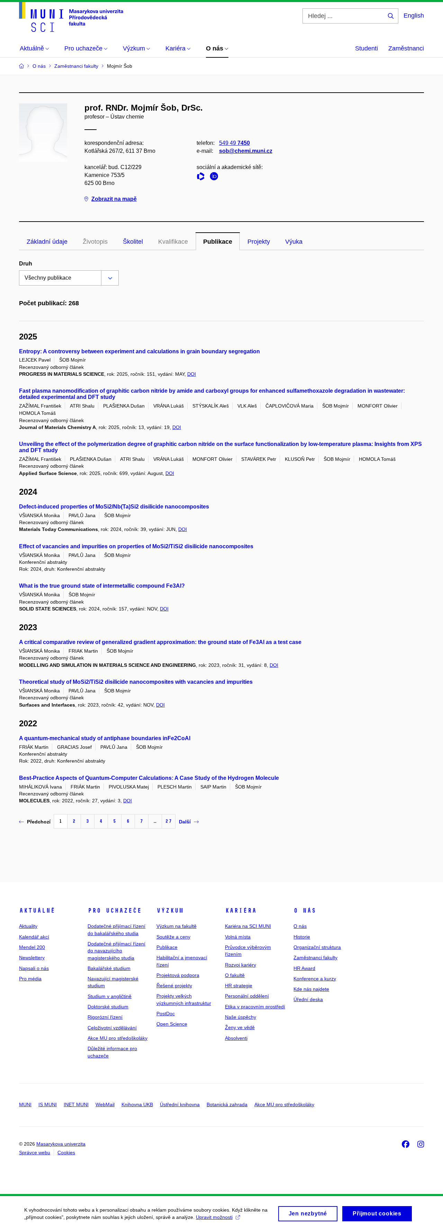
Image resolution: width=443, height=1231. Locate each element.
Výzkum (169, 910)
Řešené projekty (174, 985)
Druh (25, 264)
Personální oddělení (247, 996)
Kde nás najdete (311, 989)
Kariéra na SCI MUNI (248, 926)
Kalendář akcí (34, 937)
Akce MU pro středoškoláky (117, 1038)
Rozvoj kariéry (240, 965)
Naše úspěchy (240, 1017)
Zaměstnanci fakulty (315, 957)
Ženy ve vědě (240, 1027)
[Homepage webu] (71, 17)
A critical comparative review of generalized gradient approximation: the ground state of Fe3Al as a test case (160, 642)
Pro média (30, 978)
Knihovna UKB (137, 1104)
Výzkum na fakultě (176, 926)
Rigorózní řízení (105, 1017)
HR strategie (238, 985)
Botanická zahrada (227, 1104)
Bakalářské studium (109, 968)
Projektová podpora (177, 975)
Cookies (66, 1152)
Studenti (366, 48)
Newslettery (32, 957)
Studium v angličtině (110, 996)
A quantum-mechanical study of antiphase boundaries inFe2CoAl (104, 738)
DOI (191, 374)
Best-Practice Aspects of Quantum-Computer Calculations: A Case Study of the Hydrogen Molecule (149, 778)
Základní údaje (47, 241)
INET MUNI (76, 1104)
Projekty (258, 241)
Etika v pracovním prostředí (255, 1006)
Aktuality (28, 926)
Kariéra (240, 910)
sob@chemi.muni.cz (245, 151)
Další (185, 821)
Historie (301, 937)
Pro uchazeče (115, 910)
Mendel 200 (32, 947)
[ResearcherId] (202, 177)
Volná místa (238, 937)
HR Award (304, 968)
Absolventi (236, 1038)
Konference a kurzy (314, 978)
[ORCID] (216, 177)
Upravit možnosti (214, 1217)
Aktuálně (37, 910)
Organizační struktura (317, 947)
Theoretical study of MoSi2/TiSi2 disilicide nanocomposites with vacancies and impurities (136, 682)
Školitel (133, 241)
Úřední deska (308, 999)
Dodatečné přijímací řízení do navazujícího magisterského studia (116, 951)
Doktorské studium (108, 1006)
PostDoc (165, 1013)
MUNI (25, 1104)
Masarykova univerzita (60, 1144)
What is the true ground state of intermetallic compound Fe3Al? (102, 586)
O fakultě (235, 975)
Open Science (171, 1024)
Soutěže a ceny (173, 937)
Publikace (217, 241)
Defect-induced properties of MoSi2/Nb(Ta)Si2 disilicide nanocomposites (114, 507)
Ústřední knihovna (180, 1104)
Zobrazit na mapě (114, 199)
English (414, 15)
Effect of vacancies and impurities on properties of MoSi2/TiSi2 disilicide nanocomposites (136, 546)
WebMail (105, 1104)
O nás (304, 910)
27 (168, 821)
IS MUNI (47, 1104)
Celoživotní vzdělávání (112, 1028)
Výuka (293, 241)
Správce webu (34, 1152)
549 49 (234, 143)
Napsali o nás (34, 968)
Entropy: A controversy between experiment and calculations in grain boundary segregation (139, 351)
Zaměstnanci (406, 48)
